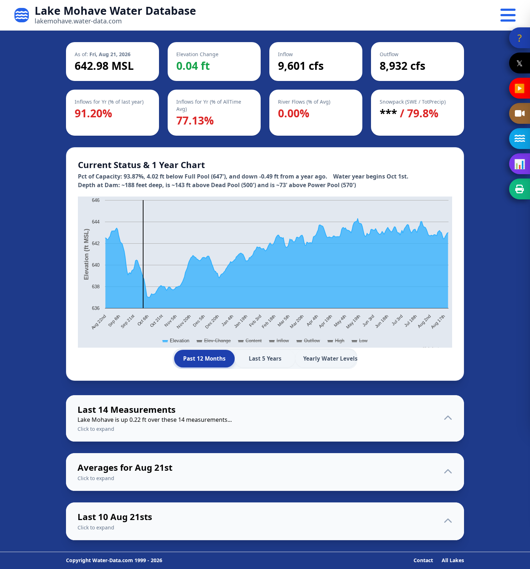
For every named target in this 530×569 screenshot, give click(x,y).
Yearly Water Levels (329, 358)
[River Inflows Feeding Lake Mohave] (519, 138)
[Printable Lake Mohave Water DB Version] (519, 189)
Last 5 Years (265, 358)
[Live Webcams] (519, 113)
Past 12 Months (204, 358)
